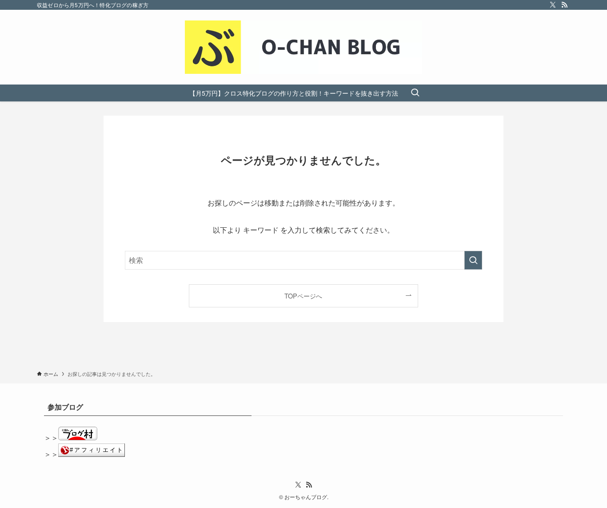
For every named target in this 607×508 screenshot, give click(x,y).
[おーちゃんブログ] (303, 47)
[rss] (564, 5)
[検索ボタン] (415, 93)
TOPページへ (303, 295)
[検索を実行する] (473, 260)
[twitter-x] (553, 5)
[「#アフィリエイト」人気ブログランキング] (91, 454)
